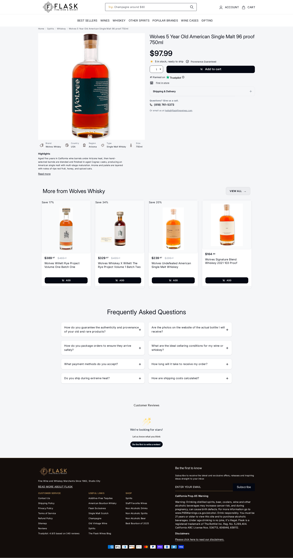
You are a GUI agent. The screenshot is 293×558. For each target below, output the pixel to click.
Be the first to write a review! (146, 444)
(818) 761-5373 (164, 104)
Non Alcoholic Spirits (137, 513)
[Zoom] (91, 35)
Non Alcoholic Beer (136, 518)
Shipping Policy (46, 503)
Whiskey (119, 20)
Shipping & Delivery (164, 91)
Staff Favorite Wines (136, 503)
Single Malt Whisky (116, 146)
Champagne (95, 518)
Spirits (50, 28)
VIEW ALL (236, 191)
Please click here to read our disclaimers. (199, 539)
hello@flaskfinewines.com (178, 110)
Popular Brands (165, 20)
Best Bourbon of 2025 (137, 523)
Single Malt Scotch (99, 513)
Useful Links (96, 493)
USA (73, 146)
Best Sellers (87, 20)
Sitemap (42, 523)
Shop (129, 493)
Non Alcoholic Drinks (137, 508)
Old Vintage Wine (98, 523)
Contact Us (44, 498)
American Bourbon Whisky (102, 503)
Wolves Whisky (53, 146)
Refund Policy (45, 518)
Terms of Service (47, 513)
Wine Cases (189, 20)
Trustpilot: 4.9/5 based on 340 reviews (58, 533)
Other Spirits (139, 20)
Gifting (207, 20)
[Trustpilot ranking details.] (183, 77)
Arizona (93, 146)
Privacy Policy (45, 508)
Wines (105, 20)
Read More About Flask (55, 486)
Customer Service (49, 493)
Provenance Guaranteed (203, 61)
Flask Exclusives (97, 508)
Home (41, 28)
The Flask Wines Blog (100, 533)
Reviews (42, 528)
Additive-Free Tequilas (100, 498)
